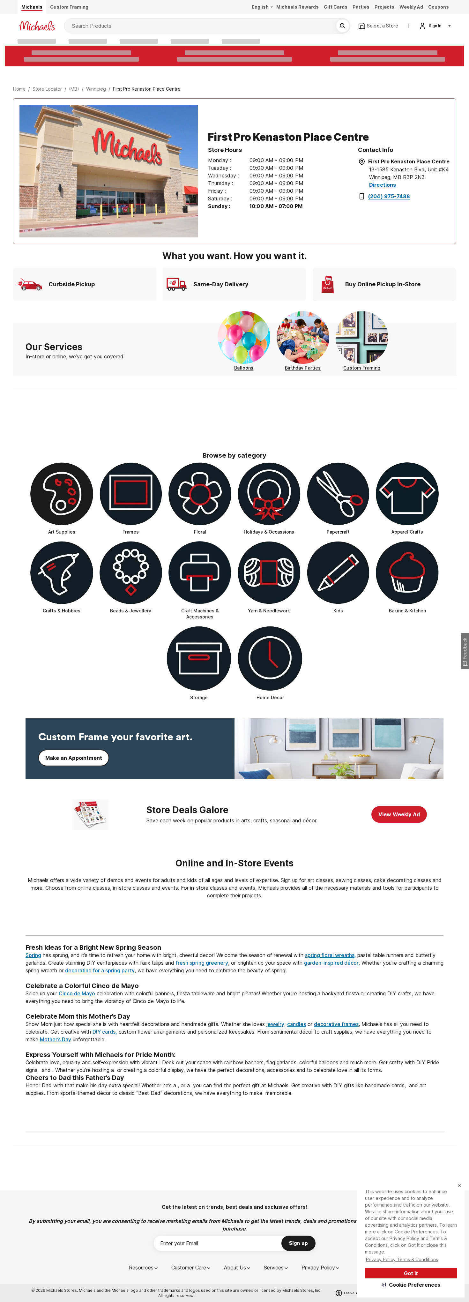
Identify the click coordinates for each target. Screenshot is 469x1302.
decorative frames (336, 1024)
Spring (33, 955)
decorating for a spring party (100, 970)
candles (296, 1024)
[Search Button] (342, 25)
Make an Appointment (73, 758)
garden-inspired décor (331, 963)
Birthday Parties (303, 367)
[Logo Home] (37, 25)
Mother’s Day (55, 1039)
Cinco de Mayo (77, 993)
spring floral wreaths (329, 955)
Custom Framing (361, 367)
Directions (382, 185)
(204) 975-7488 (389, 196)
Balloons (243, 367)
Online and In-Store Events (234, 863)
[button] (411, 1285)
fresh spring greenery (202, 963)
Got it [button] (411, 1273)
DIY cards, (105, 1032)
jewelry (275, 1024)
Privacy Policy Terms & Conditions (402, 1259)
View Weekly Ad (399, 814)
